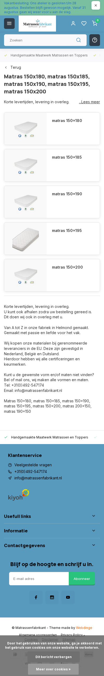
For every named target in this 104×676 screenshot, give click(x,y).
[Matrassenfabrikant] (37, 24)
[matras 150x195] (25, 239)
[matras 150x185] (25, 165)
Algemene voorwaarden (38, 635)
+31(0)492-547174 (30, 471)
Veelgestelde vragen (33, 465)
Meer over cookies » (53, 669)
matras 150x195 (67, 230)
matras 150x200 (67, 267)
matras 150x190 (67, 194)
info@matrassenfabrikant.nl (38, 478)
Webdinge (84, 628)
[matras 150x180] (25, 129)
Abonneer (82, 578)
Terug (15, 67)
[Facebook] (36, 597)
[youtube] (68, 597)
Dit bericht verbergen (53, 657)
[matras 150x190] (25, 202)
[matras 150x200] (25, 275)
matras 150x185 (67, 157)
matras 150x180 (67, 120)
